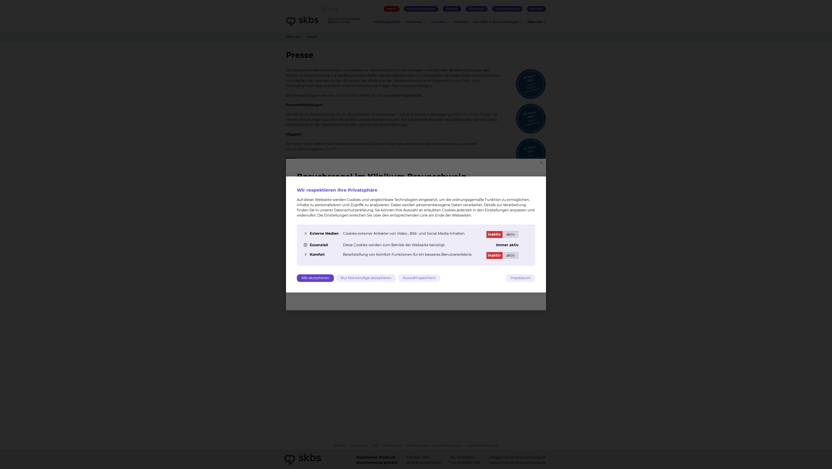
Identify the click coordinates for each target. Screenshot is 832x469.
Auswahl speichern (419, 278)
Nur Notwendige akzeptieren (366, 278)
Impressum (520, 278)
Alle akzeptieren (315, 278)
